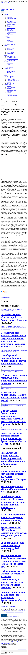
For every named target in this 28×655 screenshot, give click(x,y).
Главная (6, 14)
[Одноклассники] (3, 292)
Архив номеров (11, 79)
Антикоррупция (11, 60)
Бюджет (9, 37)
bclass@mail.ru (8, 610)
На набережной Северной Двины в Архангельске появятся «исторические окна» (13, 359)
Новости (6, 15)
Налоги (8, 42)
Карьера (6, 61)
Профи (8, 64)
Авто (8, 73)
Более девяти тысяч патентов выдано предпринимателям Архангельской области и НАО (13, 438)
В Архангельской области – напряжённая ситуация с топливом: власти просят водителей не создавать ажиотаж (13, 339)
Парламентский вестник (13, 80)
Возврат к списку (5, 297)
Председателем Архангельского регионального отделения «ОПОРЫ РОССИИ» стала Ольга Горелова (13, 417)
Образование (10, 65)
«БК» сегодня (10, 76)
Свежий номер (10, 78)
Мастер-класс (10, 63)
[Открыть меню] (2, 11)
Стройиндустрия (11, 24)
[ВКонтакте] (1, 292)
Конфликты (10, 49)
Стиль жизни (7, 68)
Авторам (9, 92)
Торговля (9, 51)
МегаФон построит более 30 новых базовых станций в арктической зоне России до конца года (13, 561)
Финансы (6, 36)
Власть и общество (11, 57)
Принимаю (3, 647)
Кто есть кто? (10, 67)
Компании (9, 46)
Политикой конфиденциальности (9, 642)
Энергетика (10, 21)
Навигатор (9, 17)
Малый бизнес (10, 48)
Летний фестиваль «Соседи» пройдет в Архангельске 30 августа (14, 317)
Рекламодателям (11, 87)
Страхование (10, 41)
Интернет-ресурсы (11, 90)
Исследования (10, 52)
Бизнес (5, 45)
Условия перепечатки (12, 95)
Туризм (8, 33)
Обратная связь (7, 84)
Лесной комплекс (11, 28)
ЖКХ (8, 25)
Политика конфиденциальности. (14, 612)
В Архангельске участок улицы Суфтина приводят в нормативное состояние (14, 379)
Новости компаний (11, 18)
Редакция (9, 82)
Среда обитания (11, 71)
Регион (5, 20)
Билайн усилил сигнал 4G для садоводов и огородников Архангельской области (13, 596)
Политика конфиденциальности (15, 96)
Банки (8, 40)
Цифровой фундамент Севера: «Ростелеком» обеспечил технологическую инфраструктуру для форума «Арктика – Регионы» (12, 579)
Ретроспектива (10, 30)
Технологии (10, 53)
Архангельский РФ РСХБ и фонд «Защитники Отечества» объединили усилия (14, 531)
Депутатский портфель (12, 59)
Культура (9, 72)
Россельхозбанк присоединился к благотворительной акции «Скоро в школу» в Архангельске (14, 458)
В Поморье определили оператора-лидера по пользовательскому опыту (13, 518)
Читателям (9, 88)
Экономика (9, 29)
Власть (5, 55)
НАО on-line (10, 34)
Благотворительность (12, 69)
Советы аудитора (11, 44)
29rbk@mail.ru (21, 610)
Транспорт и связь (11, 22)
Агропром (9, 26)
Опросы (9, 86)
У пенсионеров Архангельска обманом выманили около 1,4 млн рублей (14, 396)
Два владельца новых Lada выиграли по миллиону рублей (12, 545)
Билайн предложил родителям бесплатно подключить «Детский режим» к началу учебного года (13, 502)
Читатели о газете (11, 83)
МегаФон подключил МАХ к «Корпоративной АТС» (14, 489)
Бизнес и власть (11, 56)
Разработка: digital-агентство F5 (22, 649)
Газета (5, 75)
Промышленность (11, 32)
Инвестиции (10, 38)
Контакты (9, 94)
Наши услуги (10, 91)
